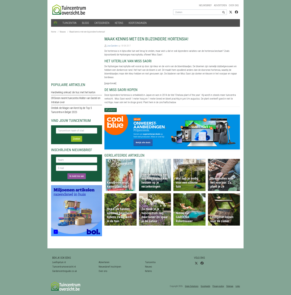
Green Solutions (191, 286)
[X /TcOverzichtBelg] (230, 12)
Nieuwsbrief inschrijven (110, 266)
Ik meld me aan (76, 176)
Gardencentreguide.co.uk (64, 271)
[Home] (55, 23)
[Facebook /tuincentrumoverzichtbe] (236, 12)
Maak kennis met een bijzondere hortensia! (87, 32)
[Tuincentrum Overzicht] (70, 9)
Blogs (85, 22)
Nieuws (63, 32)
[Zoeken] (222, 12)
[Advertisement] (76, 57)
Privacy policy (218, 286)
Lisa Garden (112, 45)
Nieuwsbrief (205, 5)
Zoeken (76, 138)
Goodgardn (205, 286)
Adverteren (220, 5)
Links (238, 286)
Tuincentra (69, 22)
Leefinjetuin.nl (59, 262)
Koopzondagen (138, 22)
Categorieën (101, 22)
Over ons (234, 5)
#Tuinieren (110, 109)
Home (53, 32)
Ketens (119, 22)
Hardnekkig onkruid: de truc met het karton (73, 92)
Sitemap (229, 286)
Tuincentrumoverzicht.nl (64, 266)
